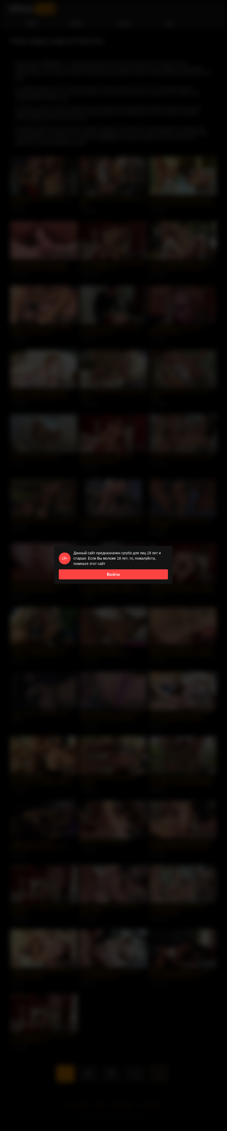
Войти (113, 574)
